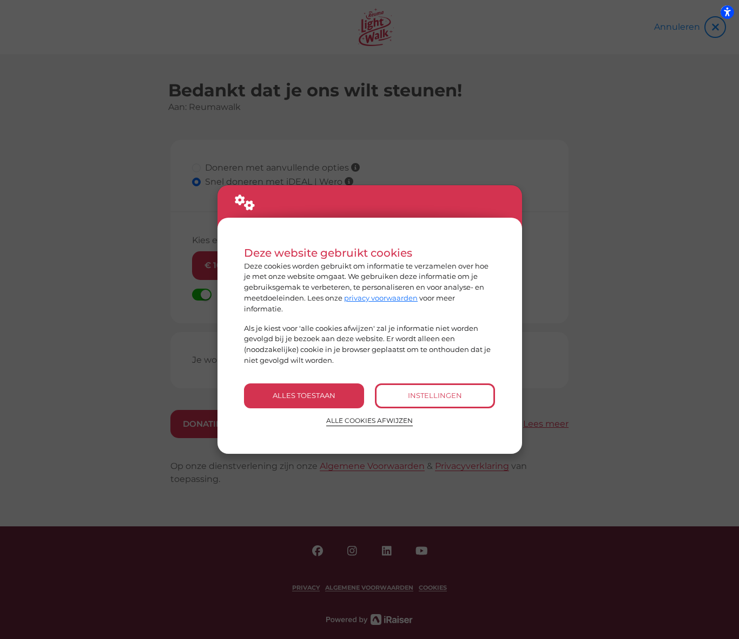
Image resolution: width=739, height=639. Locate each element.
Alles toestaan (304, 395)
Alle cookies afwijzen (369, 421)
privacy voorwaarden (381, 298)
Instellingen (435, 395)
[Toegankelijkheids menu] (727, 11)
